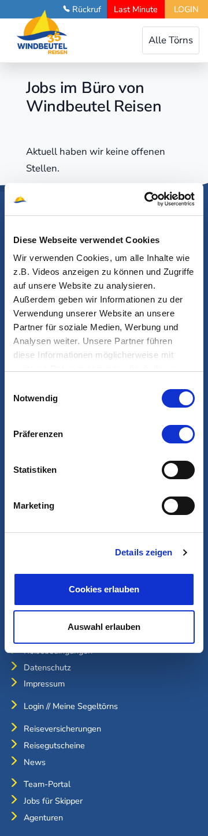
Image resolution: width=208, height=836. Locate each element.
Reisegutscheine (54, 745)
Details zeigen (143, 552)
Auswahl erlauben (104, 627)
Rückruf (86, 9)
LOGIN (186, 9)
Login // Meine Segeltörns (71, 706)
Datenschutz (47, 667)
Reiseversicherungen (62, 728)
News (35, 762)
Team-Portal (47, 784)
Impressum (44, 683)
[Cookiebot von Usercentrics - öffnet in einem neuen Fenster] (147, 199)
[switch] (178, 434)
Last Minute (136, 9)
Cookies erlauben (104, 589)
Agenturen (43, 817)
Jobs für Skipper (53, 801)
